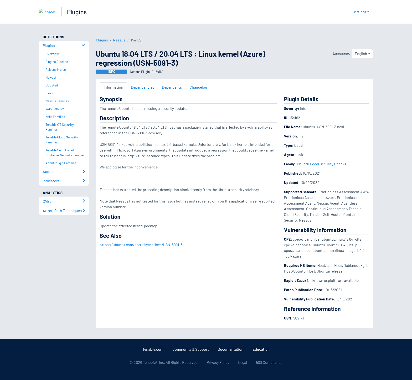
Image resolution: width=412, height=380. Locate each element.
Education (261, 349)
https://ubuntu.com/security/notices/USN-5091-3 (141, 244)
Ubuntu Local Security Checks (321, 164)
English (361, 53)
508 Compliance (269, 362)
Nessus (119, 40)
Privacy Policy (218, 362)
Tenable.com (152, 349)
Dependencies (142, 87)
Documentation (230, 349)
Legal (242, 362)
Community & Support (190, 349)
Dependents (172, 87)
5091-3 (298, 318)
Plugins (77, 11)
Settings (359, 12)
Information (113, 87)
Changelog (198, 87)
